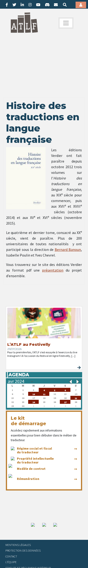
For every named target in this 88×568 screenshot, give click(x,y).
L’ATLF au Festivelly (28, 344)
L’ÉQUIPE (11, 562)
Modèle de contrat (31, 469)
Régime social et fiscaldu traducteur (34, 450)
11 (44, 394)
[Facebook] (7, 4)
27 (65, 402)
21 (76, 398)
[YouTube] (38, 4)
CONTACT (11, 556)
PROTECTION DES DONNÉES (23, 550)
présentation (52, 270)
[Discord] (47, 4)
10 (33, 394)
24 (33, 402)
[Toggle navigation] (65, 23)
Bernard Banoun (68, 249)
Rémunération (28, 479)
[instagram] (30, 4)
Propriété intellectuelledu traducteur (35, 460)
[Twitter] (14, 4)
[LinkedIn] (22, 4)
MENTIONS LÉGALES (18, 545)
